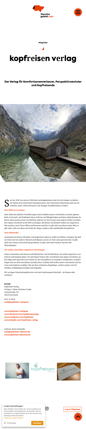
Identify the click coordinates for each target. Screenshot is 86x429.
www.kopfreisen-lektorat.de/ (17, 335)
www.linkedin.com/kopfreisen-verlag (21, 320)
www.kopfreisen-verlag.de (16, 311)
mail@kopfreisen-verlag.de (16, 302)
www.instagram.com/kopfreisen (18, 317)
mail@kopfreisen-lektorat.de (17, 332)
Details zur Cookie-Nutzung (13, 418)
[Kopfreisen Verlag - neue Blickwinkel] (69, 372)
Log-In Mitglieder (72, 409)
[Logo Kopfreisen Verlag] (43, 368)
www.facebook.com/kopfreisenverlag (21, 314)
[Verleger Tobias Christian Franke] (17, 371)
